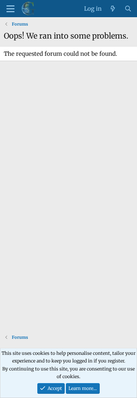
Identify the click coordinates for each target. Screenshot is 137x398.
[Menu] (10, 8)
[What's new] (112, 9)
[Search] (128, 9)
